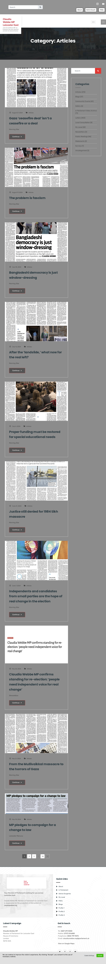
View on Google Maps (66, 943)
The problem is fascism (27, 198)
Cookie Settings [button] (89, 955)
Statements (79, 141)
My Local (78, 127)
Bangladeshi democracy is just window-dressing (33, 275)
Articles (31, 113)
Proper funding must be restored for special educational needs (34, 434)
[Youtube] (103, 4)
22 (43, 856)
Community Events (82, 101)
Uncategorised (81, 151)
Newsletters (80, 132)
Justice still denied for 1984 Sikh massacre (33, 514)
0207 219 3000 (66, 931)
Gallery (78, 106)
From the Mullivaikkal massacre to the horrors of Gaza (36, 766)
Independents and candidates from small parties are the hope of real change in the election (35, 596)
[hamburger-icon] (93, 22)
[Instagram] (97, 4)
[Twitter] (86, 4)
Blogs (77, 97)
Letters (78, 118)
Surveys (78, 146)
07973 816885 (69, 933)
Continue (16, 137)
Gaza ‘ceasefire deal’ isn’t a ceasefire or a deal (30, 121)
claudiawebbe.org (10, 905)
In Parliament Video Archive (86, 111)
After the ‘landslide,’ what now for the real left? (35, 355)
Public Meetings (81, 136)
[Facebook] (91, 4)
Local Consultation (82, 122)
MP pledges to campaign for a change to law (32, 827)
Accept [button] (100, 955)
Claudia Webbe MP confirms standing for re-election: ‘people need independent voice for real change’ (34, 682)
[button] (103, 22)
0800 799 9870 (73, 936)
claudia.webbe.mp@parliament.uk (76, 938)
